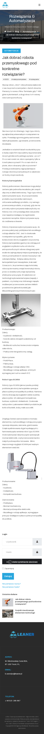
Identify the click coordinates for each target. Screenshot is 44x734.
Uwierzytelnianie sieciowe (25, 562)
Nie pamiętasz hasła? (11, 587)
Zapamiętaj (9, 569)
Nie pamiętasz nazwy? (11, 584)
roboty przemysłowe (19, 79)
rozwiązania (34, 79)
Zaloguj (8, 576)
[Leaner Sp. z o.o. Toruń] (5, 5)
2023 (6, 79)
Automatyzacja (11, 51)
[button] (39, 5)
